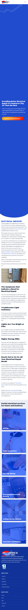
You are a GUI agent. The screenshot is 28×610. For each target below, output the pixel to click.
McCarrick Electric (11, 253)
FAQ (2, 597)
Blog (2, 600)
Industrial (3, 576)
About (3, 595)
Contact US (4, 603)
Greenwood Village (17, 390)
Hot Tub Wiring (9, 474)
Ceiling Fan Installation (12, 519)
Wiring (5, 428)
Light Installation (10, 451)
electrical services (19, 229)
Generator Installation (12, 542)
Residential (4, 581)
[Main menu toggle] (25, 2)
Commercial (4, 584)
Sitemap (3, 605)
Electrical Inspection (5, 586)
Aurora (10, 390)
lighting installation (6, 251)
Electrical (3, 578)
